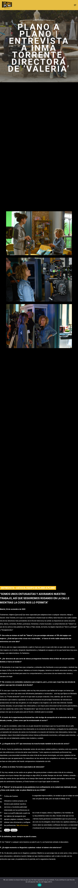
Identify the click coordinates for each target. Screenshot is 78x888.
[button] (75, 5)
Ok (39, 885)
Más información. (22, 825)
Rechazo (14, 830)
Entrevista (39, 20)
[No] (75, 883)
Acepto (7, 830)
